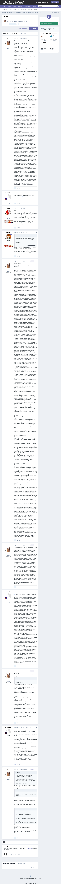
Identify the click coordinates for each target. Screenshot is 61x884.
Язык (21, 878)
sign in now (29, 848)
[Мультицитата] (15, 188)
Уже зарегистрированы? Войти (42, 2)
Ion (44, 39)
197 (9, 203)
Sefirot (8, 208)
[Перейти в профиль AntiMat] (51, 36)
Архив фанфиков (28, 6)
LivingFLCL (20, 6)
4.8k (9, 242)
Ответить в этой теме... (15, 854)
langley (8, 232)
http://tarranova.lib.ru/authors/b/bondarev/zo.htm (23, 184)
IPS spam (26, 883)
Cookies (39, 878)
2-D (9, 20)
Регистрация (54, 2)
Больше (34, 6)
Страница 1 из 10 (24, 33)
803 (9, 48)
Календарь (30, 9)
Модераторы (23, 9)
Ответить (34, 28)
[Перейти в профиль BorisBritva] (8, 197)
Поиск (35, 9)
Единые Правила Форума (14, 9)
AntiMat (54, 35)
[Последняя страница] (18, 33)
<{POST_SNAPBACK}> (32, 245)
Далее (15, 33)
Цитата (18, 188)
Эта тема (52, 6)
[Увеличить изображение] (25, 196)
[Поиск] (57, 6)
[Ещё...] (36, 38)
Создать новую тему (23, 28)
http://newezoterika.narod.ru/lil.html (28, 535)
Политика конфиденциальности (30, 878)
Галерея (14, 6)
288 (9, 218)
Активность (5, 9)
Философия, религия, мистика (21, 21)
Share (6, 23)
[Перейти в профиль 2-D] (5, 21)
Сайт (4, 6)
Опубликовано (20, 38)
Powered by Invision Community (30, 881)
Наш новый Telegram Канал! (46, 23)
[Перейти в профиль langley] (8, 236)
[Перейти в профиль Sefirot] (8, 212)
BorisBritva (8, 193)
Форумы (9, 6)
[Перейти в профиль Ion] (42, 40)
